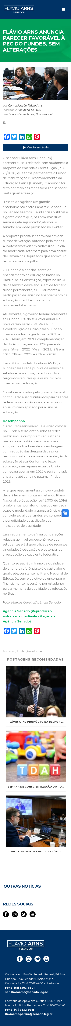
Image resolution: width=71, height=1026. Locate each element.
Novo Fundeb (44, 114)
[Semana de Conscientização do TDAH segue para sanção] (36, 756)
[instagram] (15, 914)
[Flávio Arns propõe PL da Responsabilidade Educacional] (36, 691)
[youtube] (33, 914)
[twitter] (24, 914)
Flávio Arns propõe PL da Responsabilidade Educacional (37, 721)
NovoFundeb (35, 651)
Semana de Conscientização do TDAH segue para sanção (37, 786)
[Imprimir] (6, 122)
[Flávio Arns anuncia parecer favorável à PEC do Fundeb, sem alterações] (35, 83)
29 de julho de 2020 (28, 110)
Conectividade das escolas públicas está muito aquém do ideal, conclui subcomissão (37, 851)
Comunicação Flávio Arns (25, 105)
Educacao (9, 651)
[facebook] (6, 914)
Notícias (28, 114)
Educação (15, 114)
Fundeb (21, 651)
